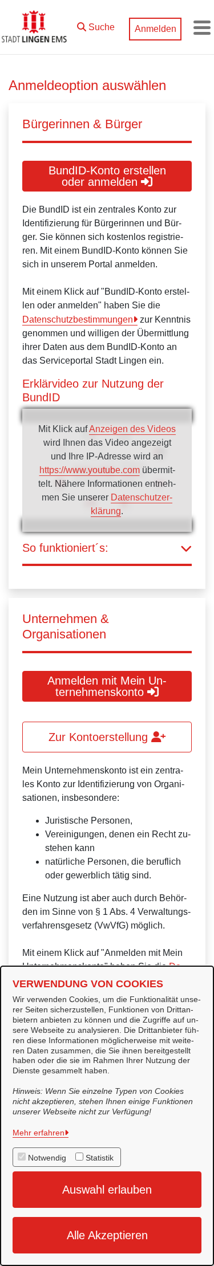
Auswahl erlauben (107, 1189)
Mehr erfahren (38, 1132)
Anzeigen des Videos (132, 429)
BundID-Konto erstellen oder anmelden (107, 176)
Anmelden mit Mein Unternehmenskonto (107, 686)
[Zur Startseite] (35, 27)
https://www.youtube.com (89, 470)
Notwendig (47, 1157)
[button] (95, 24)
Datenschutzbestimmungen (77, 319)
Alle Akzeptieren (107, 1235)
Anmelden (155, 29)
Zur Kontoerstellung (100, 737)
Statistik (100, 1157)
